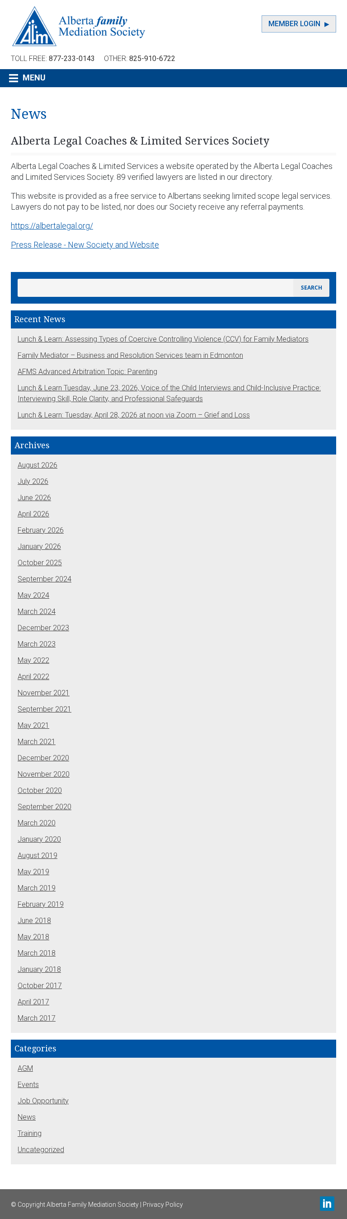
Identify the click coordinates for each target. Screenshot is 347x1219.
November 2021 (44, 693)
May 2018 (33, 937)
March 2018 (37, 953)
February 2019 (41, 904)
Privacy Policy (163, 1204)
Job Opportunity (43, 1101)
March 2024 (37, 611)
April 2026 (33, 514)
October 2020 (40, 790)
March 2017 (37, 1018)
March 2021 (37, 741)
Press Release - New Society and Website (85, 244)
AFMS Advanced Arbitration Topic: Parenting (87, 371)
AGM (25, 1068)
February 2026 (41, 530)
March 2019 (37, 888)
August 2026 (37, 465)
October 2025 (40, 562)
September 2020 (44, 806)
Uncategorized (41, 1149)
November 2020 (44, 774)
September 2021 (44, 709)
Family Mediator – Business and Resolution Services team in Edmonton (130, 355)
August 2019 (37, 855)
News (27, 1117)
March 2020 (37, 823)
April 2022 (33, 676)
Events (28, 1084)
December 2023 (43, 628)
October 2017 (40, 985)
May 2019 (33, 871)
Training (30, 1133)
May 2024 (33, 595)
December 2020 (43, 758)
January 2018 (39, 969)
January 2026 (39, 546)
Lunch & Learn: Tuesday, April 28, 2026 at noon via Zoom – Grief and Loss (134, 415)
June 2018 (34, 920)
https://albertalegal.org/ (52, 225)
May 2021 (33, 725)
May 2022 (33, 660)
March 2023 (37, 644)
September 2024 (44, 579)
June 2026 (34, 497)
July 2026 (33, 481)
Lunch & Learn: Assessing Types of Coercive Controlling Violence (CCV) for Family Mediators (163, 339)
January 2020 (39, 839)
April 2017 (33, 1002)
